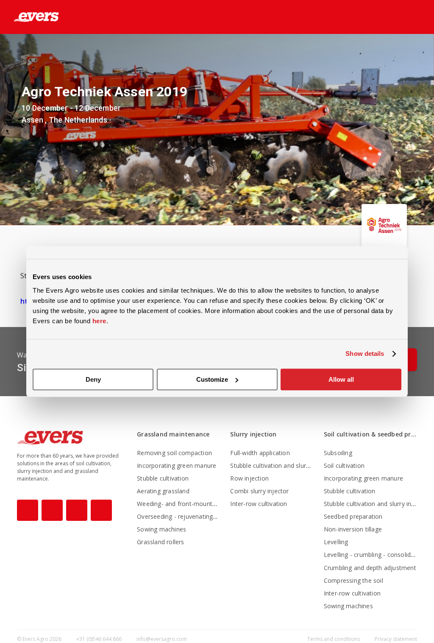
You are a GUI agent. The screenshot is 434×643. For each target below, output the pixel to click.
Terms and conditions (334, 639)
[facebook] (27, 510)
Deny (93, 379)
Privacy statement (396, 639)
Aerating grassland (163, 491)
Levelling (336, 542)
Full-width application (259, 453)
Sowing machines (161, 529)
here (99, 320)
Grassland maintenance (173, 434)
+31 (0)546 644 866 (99, 639)
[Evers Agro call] (403, 17)
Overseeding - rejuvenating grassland (189, 516)
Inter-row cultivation (258, 504)
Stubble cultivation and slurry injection (283, 465)
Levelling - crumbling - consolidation (374, 555)
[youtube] (76, 510)
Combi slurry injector (259, 491)
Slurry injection (253, 434)
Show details (364, 353)
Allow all (341, 379)
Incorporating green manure (176, 465)
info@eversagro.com (161, 639)
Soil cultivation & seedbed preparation (370, 434)
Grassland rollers (160, 542)
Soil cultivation (344, 465)
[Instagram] (52, 510)
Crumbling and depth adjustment (370, 568)
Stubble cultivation (163, 478)
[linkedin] (101, 510)
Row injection (249, 478)
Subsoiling (338, 453)
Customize (212, 379)
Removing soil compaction (174, 453)
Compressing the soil (353, 580)
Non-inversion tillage (353, 529)
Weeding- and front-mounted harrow (189, 504)
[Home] (29, 17)
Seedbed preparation (353, 516)
